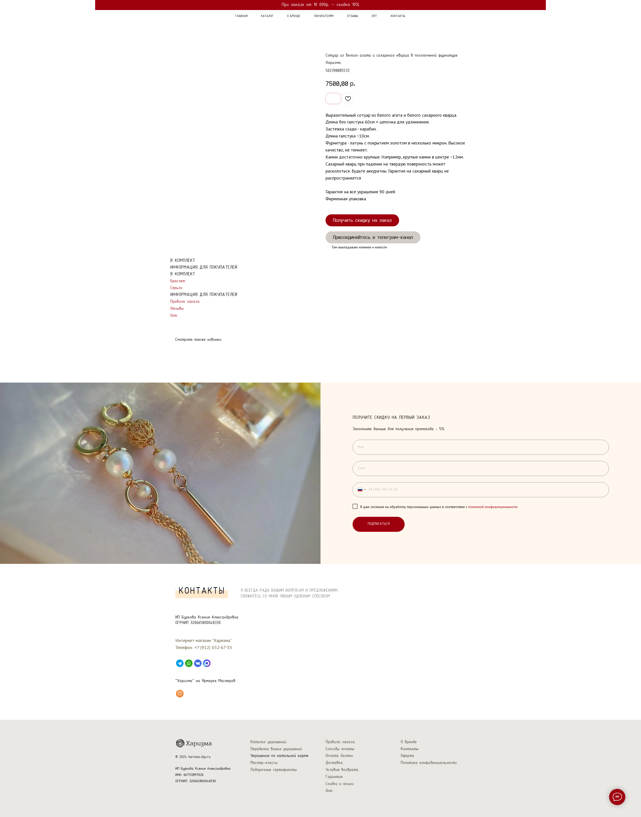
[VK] (198, 663)
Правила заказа (185, 301)
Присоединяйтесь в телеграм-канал (373, 237)
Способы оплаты (340, 749)
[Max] (207, 663)
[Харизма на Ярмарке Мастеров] (180, 693)
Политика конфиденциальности (429, 763)
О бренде (409, 742)
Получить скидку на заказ (362, 220)
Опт (173, 315)
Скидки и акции (340, 784)
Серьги (176, 288)
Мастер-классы (263, 763)
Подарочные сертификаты (273, 770)
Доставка (334, 763)
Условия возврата (342, 770)
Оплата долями (339, 756)
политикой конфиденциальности (493, 507)
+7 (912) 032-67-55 (213, 647)
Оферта (407, 756)
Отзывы (177, 308)
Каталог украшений (268, 742)
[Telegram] (180, 663)
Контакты (409, 749)
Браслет (177, 281)
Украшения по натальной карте (279, 756)
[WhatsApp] (189, 663)
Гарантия (334, 777)
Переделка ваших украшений (276, 749)
